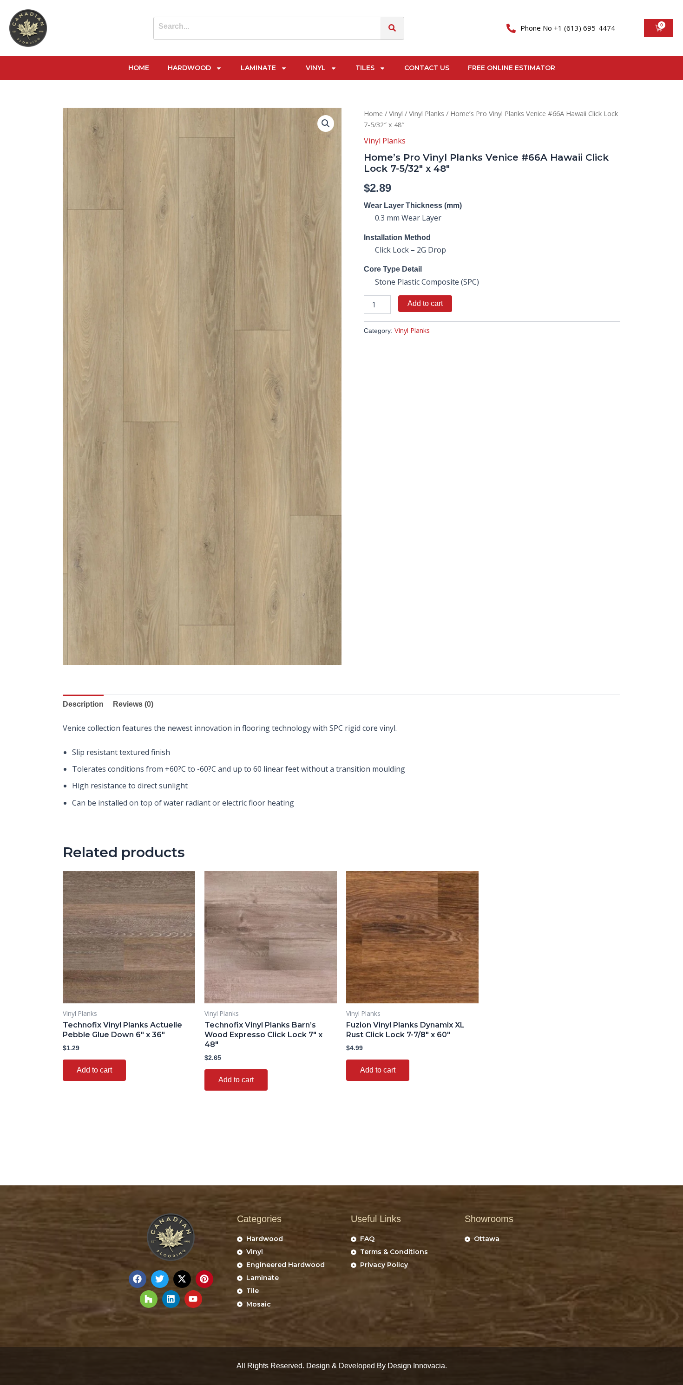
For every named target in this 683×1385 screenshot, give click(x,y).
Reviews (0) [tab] (133, 704)
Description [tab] (83, 704)
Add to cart (425, 303)
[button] (325, 123)
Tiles (364, 68)
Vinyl (316, 68)
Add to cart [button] (94, 1070)
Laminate (258, 68)
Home (138, 68)
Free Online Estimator (511, 68)
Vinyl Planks (426, 113)
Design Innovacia (416, 1366)
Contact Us (426, 68)
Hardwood (189, 68)
